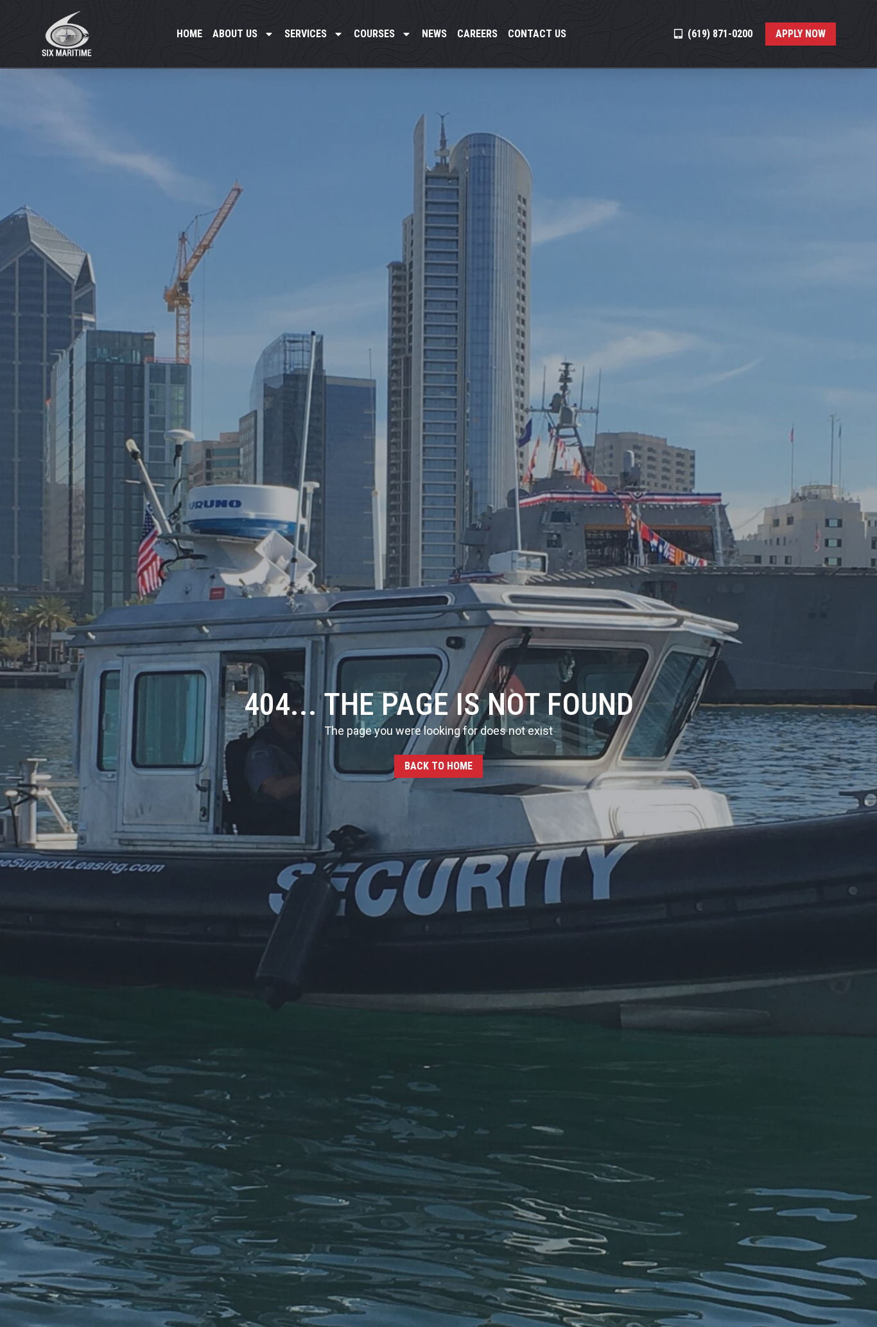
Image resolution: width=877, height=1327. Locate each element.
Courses (374, 34)
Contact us (537, 34)
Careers (477, 34)
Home (189, 34)
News (434, 34)
